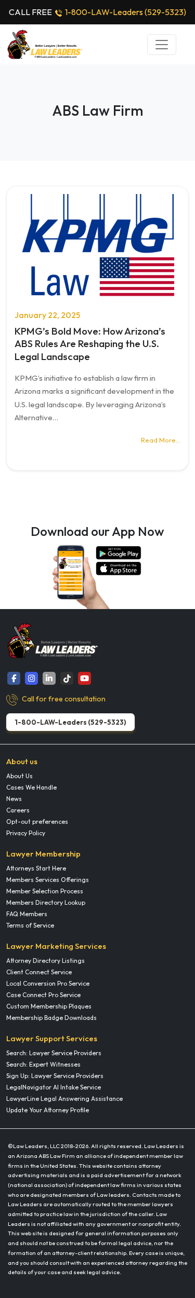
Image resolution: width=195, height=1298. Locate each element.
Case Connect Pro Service (43, 995)
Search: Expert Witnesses (43, 1064)
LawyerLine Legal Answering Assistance (64, 1098)
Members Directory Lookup (45, 902)
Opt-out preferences (37, 821)
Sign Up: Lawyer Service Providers (54, 1076)
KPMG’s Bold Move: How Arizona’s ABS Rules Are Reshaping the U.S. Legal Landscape (90, 344)
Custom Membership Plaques (49, 1006)
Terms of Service (30, 925)
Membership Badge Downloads (51, 1017)
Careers (18, 810)
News (14, 799)
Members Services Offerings (47, 879)
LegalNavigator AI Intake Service (53, 1087)
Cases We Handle (31, 787)
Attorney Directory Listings (45, 960)
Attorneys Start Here (36, 868)
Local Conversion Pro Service (47, 983)
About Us (19, 776)
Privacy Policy (25, 833)
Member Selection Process (44, 891)
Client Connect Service (39, 972)
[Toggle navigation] (161, 44)
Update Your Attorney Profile (47, 1110)
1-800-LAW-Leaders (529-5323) (125, 12)
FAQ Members (26, 914)
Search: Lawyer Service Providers (53, 1053)
